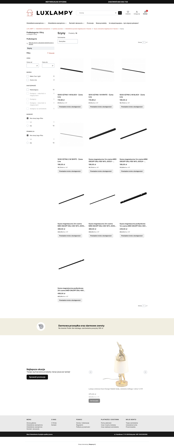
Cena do (45, 62)
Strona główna (31, 423)
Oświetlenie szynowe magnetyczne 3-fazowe (78, 28)
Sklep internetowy (86, 444)
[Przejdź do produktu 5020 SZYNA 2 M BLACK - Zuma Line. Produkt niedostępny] (133, 70)
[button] (120, 13)
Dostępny (33, 99)
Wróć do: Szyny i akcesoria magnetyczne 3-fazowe (41, 43)
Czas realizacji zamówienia (110, 427)
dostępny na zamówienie (38, 108)
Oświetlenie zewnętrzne (34, 427)
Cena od (29, 62)
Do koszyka (94, 401)
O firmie (53, 423)
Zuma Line (33, 80)
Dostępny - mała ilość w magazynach (38, 94)
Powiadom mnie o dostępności (70, 107)
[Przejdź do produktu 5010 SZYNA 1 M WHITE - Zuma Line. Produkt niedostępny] (102, 70)
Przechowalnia (130, 427)
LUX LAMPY (30, 28)
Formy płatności (106, 423)
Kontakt (53, 425)
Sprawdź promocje (37, 377)
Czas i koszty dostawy (108, 425)
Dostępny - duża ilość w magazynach (38, 104)
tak (31, 122)
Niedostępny (34, 90)
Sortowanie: (61, 37)
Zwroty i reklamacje (82, 423)
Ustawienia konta (131, 425)
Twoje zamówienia (132, 423)
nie (31, 126)
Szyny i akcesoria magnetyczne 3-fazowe (106, 28)
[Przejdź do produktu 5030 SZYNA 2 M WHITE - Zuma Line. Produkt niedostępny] (71, 134)
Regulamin (79, 425)
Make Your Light (35, 76)
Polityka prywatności (83, 427)
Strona (140, 42)
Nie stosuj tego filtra (36, 118)
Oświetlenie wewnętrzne (43, 28)
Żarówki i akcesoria (33, 429)
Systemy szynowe (57, 28)
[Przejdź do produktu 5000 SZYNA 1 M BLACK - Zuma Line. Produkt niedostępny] (71, 70)
